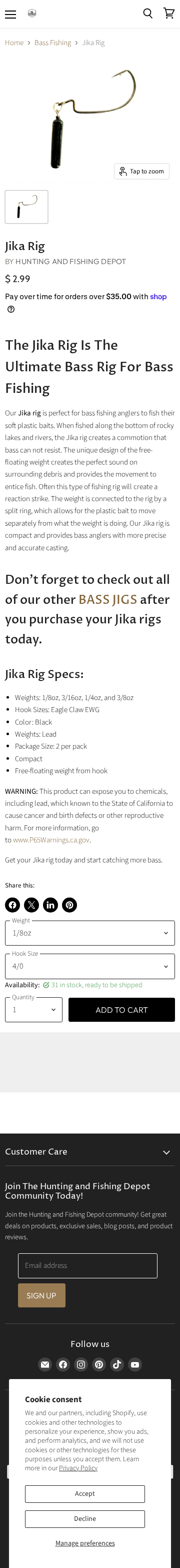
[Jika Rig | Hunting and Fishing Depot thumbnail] (27, 207)
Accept (85, 1494)
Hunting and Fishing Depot (71, 261)
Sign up (41, 1295)
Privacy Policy (78, 1468)
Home (14, 43)
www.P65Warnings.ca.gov (51, 840)
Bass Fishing (52, 43)
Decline (85, 1519)
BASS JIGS (108, 600)
